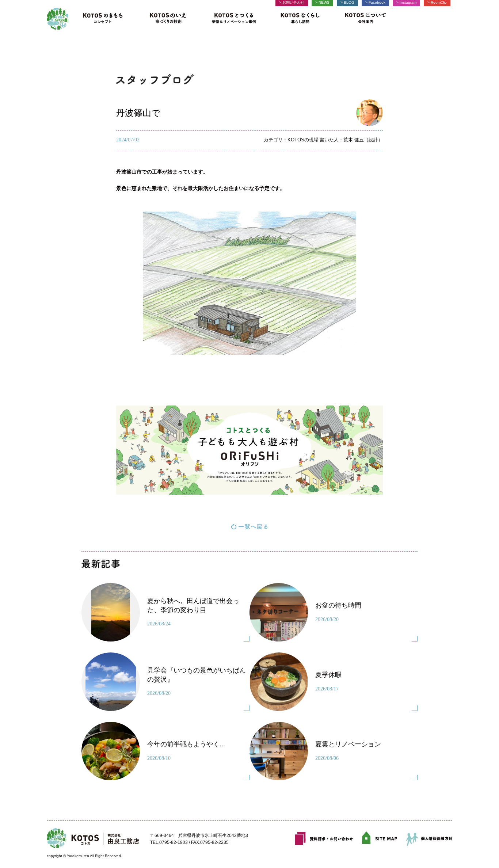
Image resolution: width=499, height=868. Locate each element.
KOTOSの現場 (303, 139)
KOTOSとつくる (234, 19)
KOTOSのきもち (105, 19)
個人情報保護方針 (429, 838)
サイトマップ (379, 838)
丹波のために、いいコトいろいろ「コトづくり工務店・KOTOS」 (57, 19)
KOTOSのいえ (168, 19)
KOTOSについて (363, 19)
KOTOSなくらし (300, 19)
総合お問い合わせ (324, 838)
